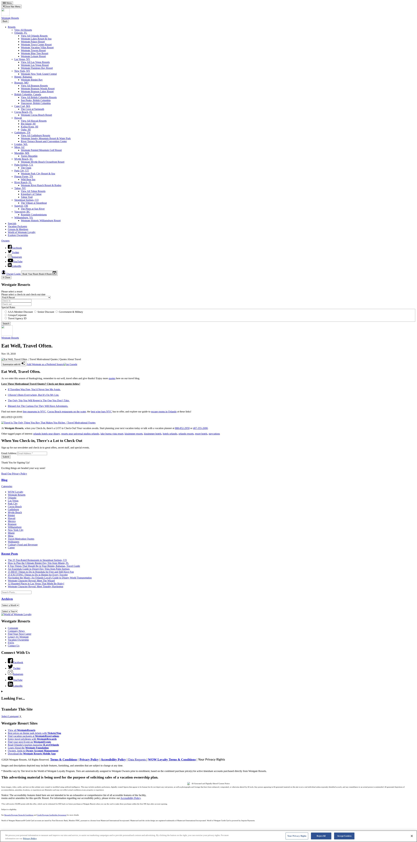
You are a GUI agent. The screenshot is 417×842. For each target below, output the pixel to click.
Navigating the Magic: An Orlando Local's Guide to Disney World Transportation (50, 577)
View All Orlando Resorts (34, 35)
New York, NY (22, 71)
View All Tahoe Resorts (33, 191)
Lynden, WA (21, 144)
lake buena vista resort (112, 433)
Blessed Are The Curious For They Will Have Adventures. (38, 406)
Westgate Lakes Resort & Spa (36, 38)
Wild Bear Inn (28, 179)
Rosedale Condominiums (34, 214)
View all (21, 730)
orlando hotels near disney (46, 433)
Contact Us (13, 645)
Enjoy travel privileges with (32, 739)
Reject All (321, 836)
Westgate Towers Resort (33, 50)
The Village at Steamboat (34, 203)
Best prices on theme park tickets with (34, 733)
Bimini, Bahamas (23, 76)
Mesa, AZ (19, 147)
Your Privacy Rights (211, 759)
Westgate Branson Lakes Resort (37, 91)
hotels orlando (170, 433)
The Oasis (26, 167)
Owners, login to (33, 750)
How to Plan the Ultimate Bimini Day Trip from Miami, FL (38, 563)
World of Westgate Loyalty (22, 232)
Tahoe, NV (20, 188)
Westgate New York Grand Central (39, 73)
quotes (112, 378)
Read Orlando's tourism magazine (33, 744)
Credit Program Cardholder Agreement (51, 815)
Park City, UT (21, 170)
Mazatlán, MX (21, 153)
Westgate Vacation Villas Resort (37, 47)
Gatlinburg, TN (22, 132)
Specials (12, 223)
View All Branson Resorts (34, 85)
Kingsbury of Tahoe (31, 194)
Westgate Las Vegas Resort (35, 65)
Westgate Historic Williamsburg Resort (41, 220)
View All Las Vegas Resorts (35, 62)
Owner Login (13, 274)
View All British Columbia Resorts (39, 97)
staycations (214, 433)
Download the (32, 753)
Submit (6, 457)
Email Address (8, 453)
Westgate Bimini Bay (32, 79)
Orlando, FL (20, 32)
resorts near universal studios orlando (80, 433)
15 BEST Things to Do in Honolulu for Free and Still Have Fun (41, 571)
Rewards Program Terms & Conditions (18, 815)
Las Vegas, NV (22, 59)
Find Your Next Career (19, 634)
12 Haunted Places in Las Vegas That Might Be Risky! (36, 583)
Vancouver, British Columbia (36, 103)
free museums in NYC (34, 411)
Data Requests (137, 759)
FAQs (11, 642)
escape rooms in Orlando (164, 411)
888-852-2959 (182, 428)
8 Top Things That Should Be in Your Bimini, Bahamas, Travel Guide (44, 566)
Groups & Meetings (18, 229)
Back (5, 21)
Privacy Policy (89, 759)
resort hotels (201, 433)
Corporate (13, 628)
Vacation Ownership (18, 639)
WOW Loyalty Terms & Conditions (172, 759)
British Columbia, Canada (27, 94)
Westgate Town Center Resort (36, 44)
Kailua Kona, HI (29, 126)
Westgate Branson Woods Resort (38, 88)
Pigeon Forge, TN (23, 176)
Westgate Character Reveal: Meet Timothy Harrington (35, 586)
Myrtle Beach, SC (23, 159)
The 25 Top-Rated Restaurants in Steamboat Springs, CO (37, 560)
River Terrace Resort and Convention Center (44, 141)
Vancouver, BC (22, 211)
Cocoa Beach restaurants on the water (66, 411)
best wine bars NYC (101, 411)
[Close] (411, 836)
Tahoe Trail (27, 197)
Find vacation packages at (33, 736)
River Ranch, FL (23, 182)
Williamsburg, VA (23, 217)
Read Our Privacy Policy (14, 473)
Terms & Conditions (63, 759)
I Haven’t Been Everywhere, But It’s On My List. (33, 395)
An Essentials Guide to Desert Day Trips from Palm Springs (39, 569)
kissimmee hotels (152, 433)
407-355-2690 (200, 428)
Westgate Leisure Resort (33, 56)
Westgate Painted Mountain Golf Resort (41, 150)
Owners (5, 240)
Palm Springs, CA (23, 164)
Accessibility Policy (113, 759)
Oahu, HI (26, 129)
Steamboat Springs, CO (26, 200)
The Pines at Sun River (33, 208)
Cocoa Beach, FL (23, 112)
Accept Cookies (344, 836)
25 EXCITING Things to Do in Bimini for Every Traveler (38, 574)
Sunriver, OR (21, 205)
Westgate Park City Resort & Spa (38, 173)
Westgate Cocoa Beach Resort (36, 115)
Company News (16, 631)
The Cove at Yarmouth (32, 109)
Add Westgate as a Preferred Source (45, 364)
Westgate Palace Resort (33, 41)
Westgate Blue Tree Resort (34, 53)
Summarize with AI (12, 364)
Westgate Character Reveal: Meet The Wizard (31, 580)
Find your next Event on (29, 742)
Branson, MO (21, 82)
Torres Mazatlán (29, 156)
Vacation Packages (17, 226)
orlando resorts (186, 433)
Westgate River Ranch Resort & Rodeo (41, 185)
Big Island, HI (28, 123)
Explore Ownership (18, 235)
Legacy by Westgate (18, 636)
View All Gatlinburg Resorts (35, 135)
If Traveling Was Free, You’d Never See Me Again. (34, 389)
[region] (208, 836)
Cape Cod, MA (22, 106)
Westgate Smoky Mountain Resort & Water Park (46, 138)
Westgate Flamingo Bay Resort (37, 68)
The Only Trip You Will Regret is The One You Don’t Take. (39, 400)
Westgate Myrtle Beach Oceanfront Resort (42, 161)
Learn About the (28, 747)
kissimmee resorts (134, 433)
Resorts (11, 27)
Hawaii (18, 117)
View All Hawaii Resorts (34, 120)
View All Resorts (23, 30)
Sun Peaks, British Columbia (35, 100)
